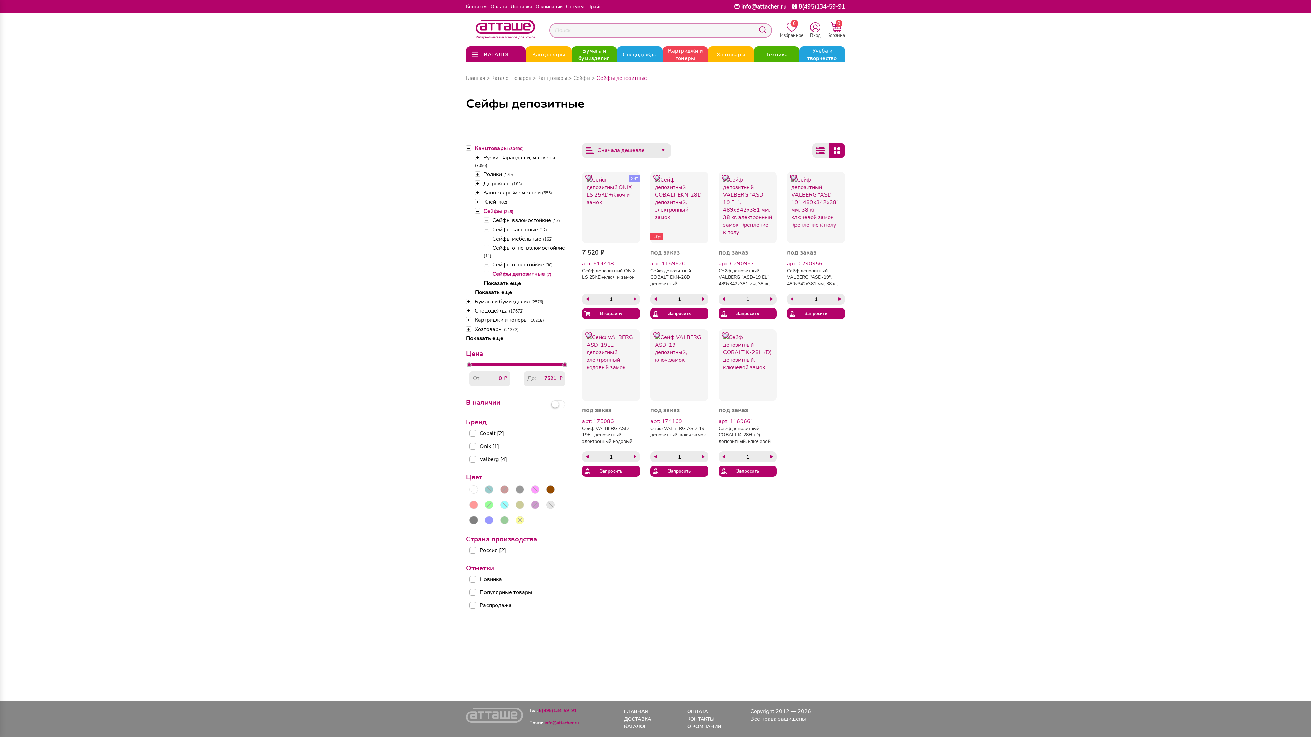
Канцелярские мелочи (517, 193)
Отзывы (575, 6)
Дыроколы (502, 183)
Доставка (521, 6)
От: (477, 378)
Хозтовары (497, 329)
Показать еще (502, 283)
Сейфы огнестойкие (522, 265)
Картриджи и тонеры (509, 320)
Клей (495, 202)
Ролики (498, 174)
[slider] (469, 364)
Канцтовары (499, 148)
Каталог (635, 726)
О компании (549, 6)
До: (531, 378)
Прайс (594, 6)
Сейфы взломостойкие (526, 220)
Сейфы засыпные (519, 229)
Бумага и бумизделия (509, 301)
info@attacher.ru (764, 7)
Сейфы (498, 211)
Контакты (476, 6)
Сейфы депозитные (521, 274)
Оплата (499, 6)
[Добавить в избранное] (588, 178)
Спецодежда (499, 311)
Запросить (679, 313)
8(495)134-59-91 (822, 7)
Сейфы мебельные (522, 239)
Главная (475, 78)
